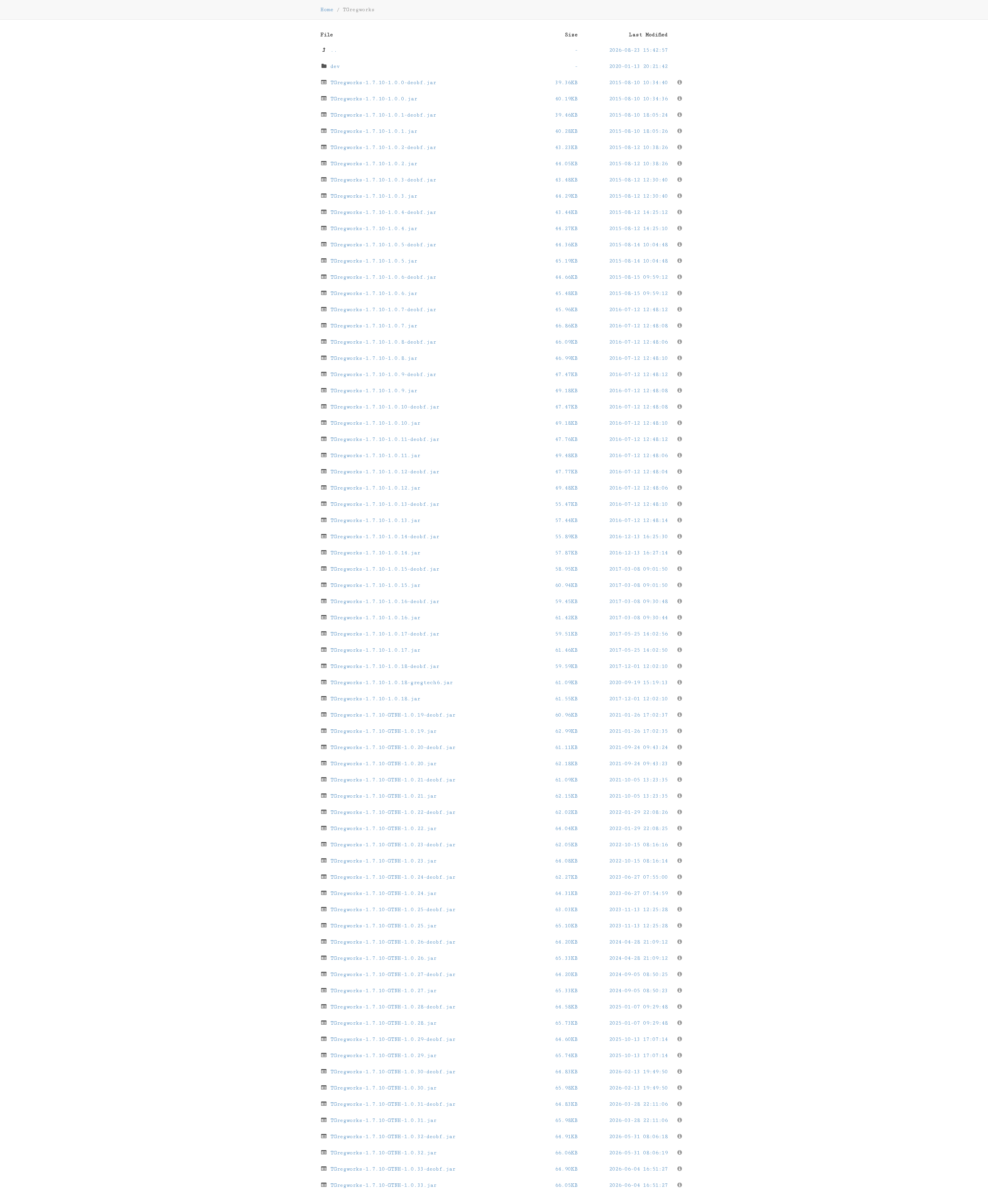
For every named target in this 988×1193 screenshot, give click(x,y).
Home (326, 10)
